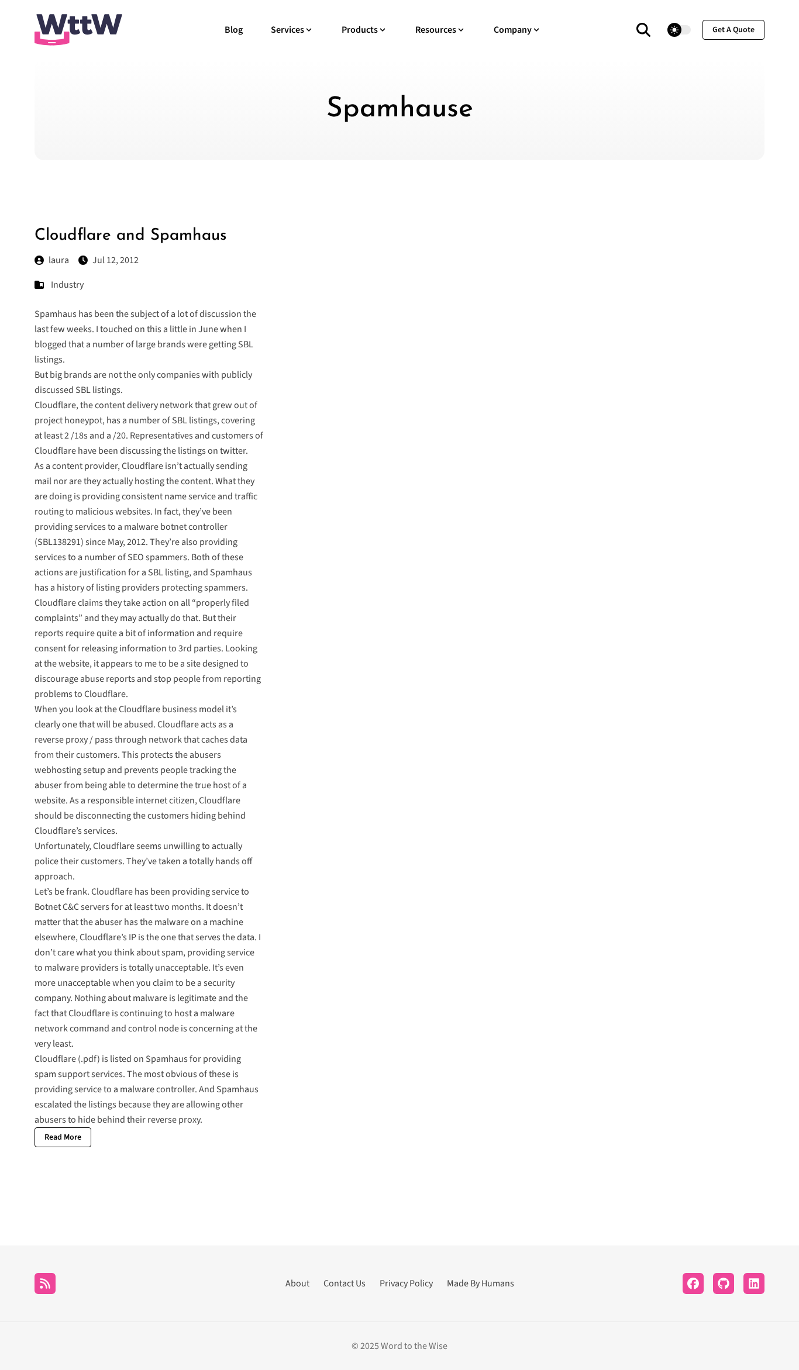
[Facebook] (693, 1283)
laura (59, 260)
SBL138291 (59, 542)
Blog (234, 29)
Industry (67, 284)
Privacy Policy (406, 1283)
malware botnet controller (176, 526)
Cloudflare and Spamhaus (130, 235)
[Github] (723, 1283)
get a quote (733, 30)
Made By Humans (480, 1283)
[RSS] (45, 1283)
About (297, 1283)
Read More (62, 1137)
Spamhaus (56, 314)
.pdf (89, 1058)
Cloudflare (55, 1058)
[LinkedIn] (753, 1283)
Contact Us (344, 1283)
